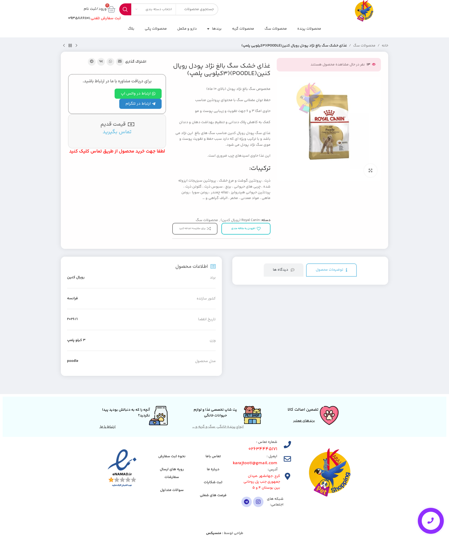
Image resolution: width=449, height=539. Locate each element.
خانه (385, 46)
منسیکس (213, 533)
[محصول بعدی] (64, 46)
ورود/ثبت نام (95, 9)
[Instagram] (258, 502)
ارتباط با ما (107, 427)
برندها (217, 29)
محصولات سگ (276, 29)
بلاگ (131, 29)
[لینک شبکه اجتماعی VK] (101, 62)
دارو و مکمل (187, 29)
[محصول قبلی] (76, 46)
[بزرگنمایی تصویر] (370, 170)
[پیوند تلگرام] (92, 62)
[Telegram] (246, 502)
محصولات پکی (156, 29)
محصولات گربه (243, 29)
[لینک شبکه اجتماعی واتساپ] (110, 62)
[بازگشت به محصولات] (70, 46)
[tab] (331, 270)
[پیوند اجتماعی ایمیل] (120, 62)
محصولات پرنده (309, 29)
